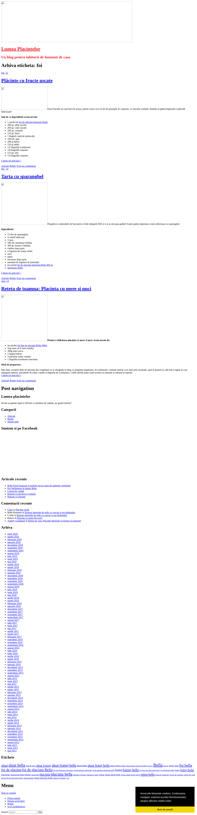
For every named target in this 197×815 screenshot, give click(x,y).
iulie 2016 (12, 650)
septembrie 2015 (15, 673)
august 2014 (13, 709)
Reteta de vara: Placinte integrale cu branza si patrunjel (54, 521)
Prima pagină (13, 798)
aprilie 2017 (13, 631)
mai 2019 (11, 561)
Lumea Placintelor (20, 49)
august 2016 (13, 648)
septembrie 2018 (15, 584)
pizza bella (35, 775)
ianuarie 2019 (14, 573)
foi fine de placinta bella (149, 770)
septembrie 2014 (15, 706)
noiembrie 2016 (15, 639)
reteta (101, 774)
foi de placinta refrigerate (83, 770)
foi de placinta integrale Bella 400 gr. (35, 265)
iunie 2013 (12, 748)
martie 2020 (13, 536)
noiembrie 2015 (15, 670)
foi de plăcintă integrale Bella (33, 122)
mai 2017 (11, 628)
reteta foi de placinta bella (12, 778)
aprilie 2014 (13, 720)
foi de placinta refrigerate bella (103, 770)
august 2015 (13, 675)
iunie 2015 (12, 681)
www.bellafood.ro (16, 806)
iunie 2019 (12, 559)
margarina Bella (15, 267)
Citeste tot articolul (11, 160)
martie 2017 (13, 634)
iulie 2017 (12, 623)
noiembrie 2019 (15, 548)
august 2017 (13, 620)
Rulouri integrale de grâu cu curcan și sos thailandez (50, 512)
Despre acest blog (16, 801)
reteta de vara (189, 775)
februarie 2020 (14, 539)
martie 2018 (13, 600)
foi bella (185, 765)
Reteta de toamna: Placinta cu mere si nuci (46, 288)
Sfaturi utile (13, 421)
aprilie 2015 (13, 686)
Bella (158, 765)
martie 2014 (13, 723)
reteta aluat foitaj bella (130, 775)
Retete (13, 166)
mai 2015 (11, 684)
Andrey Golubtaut (16, 521)
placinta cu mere (92, 775)
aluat (4, 765)
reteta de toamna (176, 775)
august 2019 (13, 553)
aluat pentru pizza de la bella (136, 766)
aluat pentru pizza (118, 766)
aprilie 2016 (13, 656)
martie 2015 (13, 689)
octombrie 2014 (15, 703)
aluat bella (16, 765)
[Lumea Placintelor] (66, 41)
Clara (10, 509)
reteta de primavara (162, 775)
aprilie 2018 (13, 598)
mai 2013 (11, 750)
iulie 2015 (12, 678)
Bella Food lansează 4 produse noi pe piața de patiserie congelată (38, 485)
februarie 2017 (14, 636)
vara (67, 778)
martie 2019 (13, 567)
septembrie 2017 (15, 617)
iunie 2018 (12, 592)
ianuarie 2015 (14, 695)
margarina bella (17, 775)
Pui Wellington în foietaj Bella (22, 488)
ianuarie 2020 (14, 542)
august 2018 (13, 586)
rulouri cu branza (59, 778)
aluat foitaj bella (99, 765)
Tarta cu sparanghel (22, 176)
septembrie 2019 (15, 550)
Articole (5, 166)
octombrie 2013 (15, 736)
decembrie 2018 (15, 575)
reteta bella (148, 774)
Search (4, 812)
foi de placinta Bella (37, 770)
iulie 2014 (12, 711)
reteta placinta (28, 778)
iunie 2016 (12, 653)
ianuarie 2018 (14, 606)
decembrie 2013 (15, 731)
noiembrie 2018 (15, 578)
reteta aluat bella (113, 774)
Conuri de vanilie (15, 491)
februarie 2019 (14, 570)
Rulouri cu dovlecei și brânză (21, 494)
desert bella (174, 766)
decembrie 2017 (15, 609)
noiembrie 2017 (15, 611)
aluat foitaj (82, 765)
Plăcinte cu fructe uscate (27, 80)
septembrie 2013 (15, 739)
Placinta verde (22, 509)
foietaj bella (131, 770)
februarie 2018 (14, 603)
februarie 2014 (14, 725)
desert (165, 766)
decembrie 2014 (15, 698)
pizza (28, 774)
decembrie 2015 (15, 667)
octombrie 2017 (15, 614)
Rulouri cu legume (16, 496)
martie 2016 (13, 659)
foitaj (177, 770)
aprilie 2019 (13, 564)
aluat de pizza (31, 766)
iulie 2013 (12, 745)
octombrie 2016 (15, 642)
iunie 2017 (12, 625)
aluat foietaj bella (64, 765)
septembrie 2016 (15, 645)
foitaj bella (187, 770)
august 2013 (13, 742)
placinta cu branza (79, 775)
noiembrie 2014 (15, 700)
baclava (150, 766)
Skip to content (8, 793)
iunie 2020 (12, 534)
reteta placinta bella (43, 778)
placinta (44, 774)
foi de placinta (11, 770)
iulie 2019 (12, 556)
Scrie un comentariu (26, 166)
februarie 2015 (14, 692)
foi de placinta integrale (63, 770)
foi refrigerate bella (167, 770)
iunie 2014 (12, 714)
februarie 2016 (14, 661)
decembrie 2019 (15, 545)
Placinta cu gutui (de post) (29, 518)
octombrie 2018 (15, 581)
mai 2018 (11, 595)
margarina (5, 775)
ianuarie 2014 (14, 728)
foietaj (118, 770)
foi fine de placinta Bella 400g (32, 345)
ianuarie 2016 (14, 664)
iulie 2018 (12, 589)
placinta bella (61, 774)
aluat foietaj (43, 765)
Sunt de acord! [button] (165, 809)
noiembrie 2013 (15, 734)
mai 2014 (11, 717)
